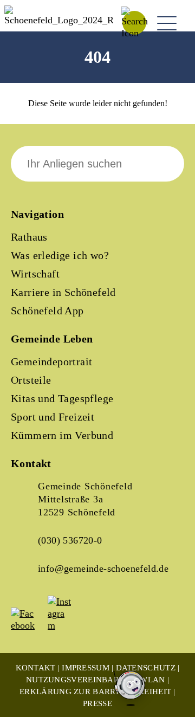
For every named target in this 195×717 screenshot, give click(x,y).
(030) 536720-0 (70, 540)
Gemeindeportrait (51, 361)
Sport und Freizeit (52, 417)
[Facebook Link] (28, 625)
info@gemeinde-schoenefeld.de (103, 568)
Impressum (85, 667)
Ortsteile (31, 380)
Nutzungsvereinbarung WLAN (95, 679)
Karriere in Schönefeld (63, 292)
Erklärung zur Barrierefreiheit (95, 691)
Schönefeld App (47, 310)
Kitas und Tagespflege (62, 398)
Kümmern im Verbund (62, 435)
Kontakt (36, 667)
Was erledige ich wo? (60, 255)
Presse (97, 703)
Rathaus (29, 237)
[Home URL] (58, 20)
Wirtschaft (35, 274)
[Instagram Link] (65, 625)
